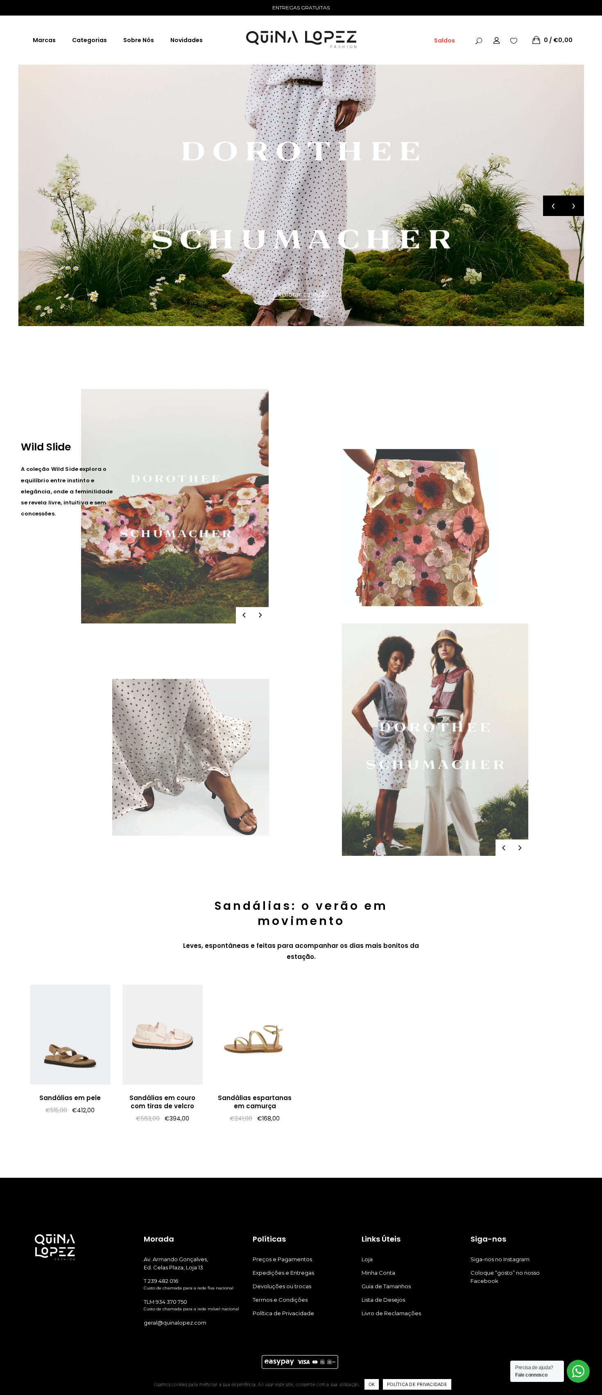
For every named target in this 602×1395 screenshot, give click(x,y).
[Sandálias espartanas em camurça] (255, 1034)
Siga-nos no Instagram (500, 1259)
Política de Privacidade (283, 1313)
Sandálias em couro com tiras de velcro (162, 1102)
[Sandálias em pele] (70, 1034)
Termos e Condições (280, 1299)
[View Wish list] (513, 40)
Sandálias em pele (70, 1098)
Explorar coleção (301, 294)
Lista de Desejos (383, 1299)
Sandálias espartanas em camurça (255, 1102)
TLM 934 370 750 (165, 1301)
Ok (372, 1384)
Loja (367, 1259)
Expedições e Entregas (283, 1272)
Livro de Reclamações (391, 1313)
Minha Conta (378, 1272)
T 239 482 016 (161, 1281)
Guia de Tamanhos (386, 1286)
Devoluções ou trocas (282, 1286)
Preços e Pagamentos (282, 1259)
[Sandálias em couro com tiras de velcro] (162, 1034)
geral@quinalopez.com (175, 1322)
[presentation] (553, 206)
